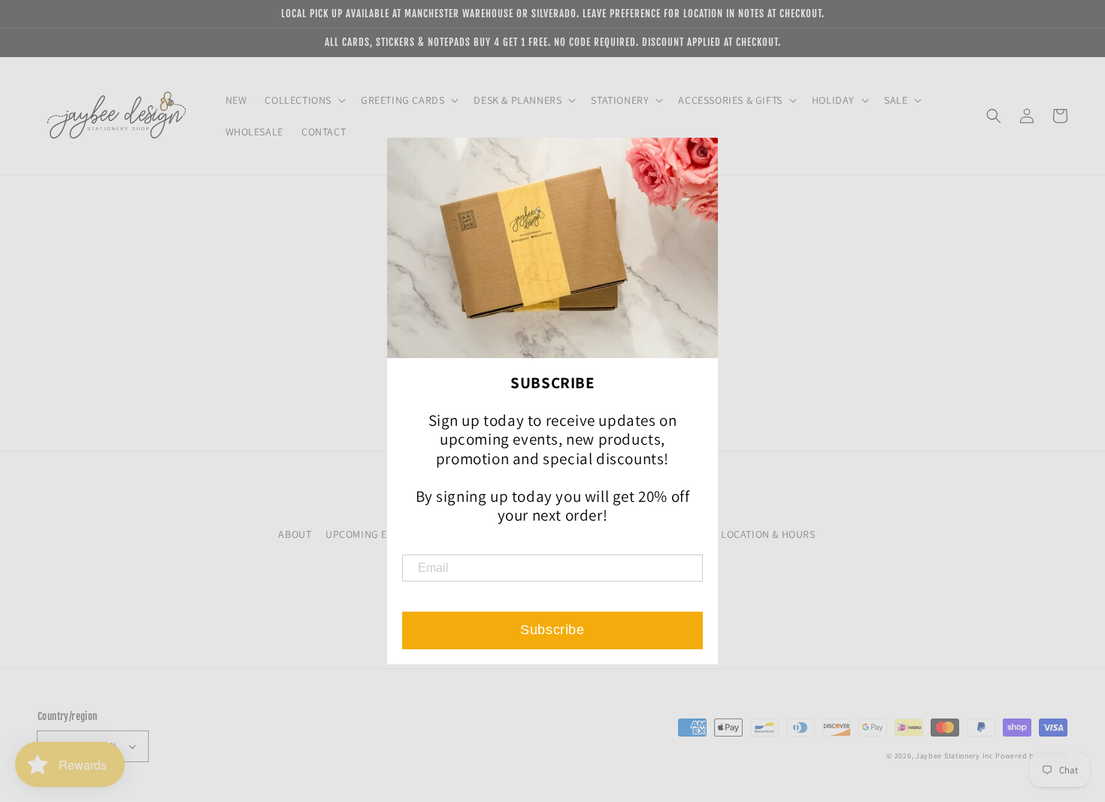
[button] (993, 115)
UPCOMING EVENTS (370, 534)
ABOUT (294, 534)
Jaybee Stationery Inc (955, 756)
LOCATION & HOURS (768, 534)
